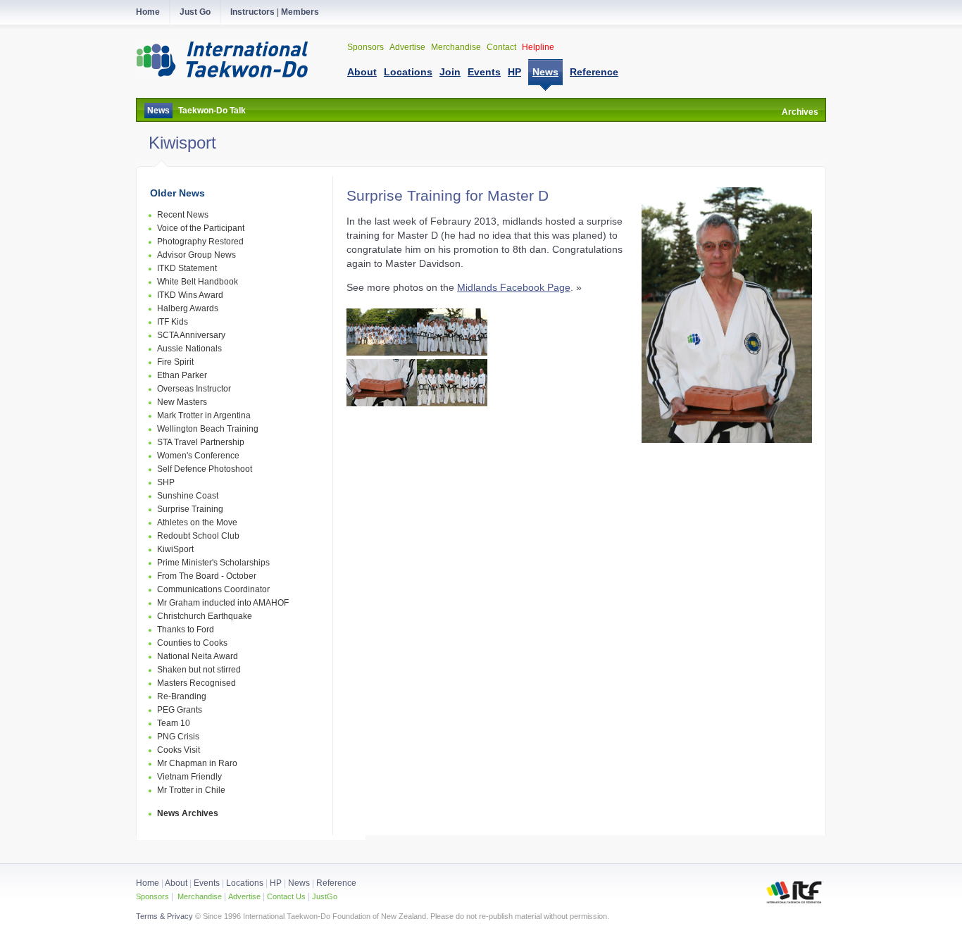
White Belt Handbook (197, 282)
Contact (502, 47)
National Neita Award (197, 656)
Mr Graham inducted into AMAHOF (223, 603)
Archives (800, 112)
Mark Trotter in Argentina (204, 415)
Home (147, 883)
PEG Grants (179, 710)
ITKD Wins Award (190, 295)
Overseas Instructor (194, 389)
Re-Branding (181, 696)
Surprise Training (190, 509)
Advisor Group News (196, 255)
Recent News (182, 215)
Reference (336, 883)
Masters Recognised (196, 683)
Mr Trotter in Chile (191, 790)
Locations (244, 883)
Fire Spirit (175, 362)
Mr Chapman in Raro (197, 763)
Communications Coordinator (213, 589)
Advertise (408, 47)
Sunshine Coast (187, 496)
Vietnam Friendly (189, 777)
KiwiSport (175, 549)
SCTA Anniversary (191, 335)
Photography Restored (200, 241)
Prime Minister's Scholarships (213, 563)
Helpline (538, 47)
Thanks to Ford (185, 629)
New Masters (182, 402)
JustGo (324, 896)
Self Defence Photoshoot (204, 469)
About (177, 883)
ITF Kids (172, 322)
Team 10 (173, 723)
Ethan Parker (182, 375)
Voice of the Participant (200, 228)
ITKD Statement (187, 268)
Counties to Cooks (192, 643)
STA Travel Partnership (200, 442)
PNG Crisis (178, 736)
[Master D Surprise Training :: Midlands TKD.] (381, 352)
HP (276, 883)
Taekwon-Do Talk (212, 110)
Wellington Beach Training (207, 429)
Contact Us (285, 896)
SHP (166, 482)
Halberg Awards (187, 308)
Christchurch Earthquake (204, 616)
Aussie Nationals (189, 348)
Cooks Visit (178, 750)
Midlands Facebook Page (513, 287)
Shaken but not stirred (199, 670)
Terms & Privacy (164, 916)
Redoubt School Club (198, 536)
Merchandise (457, 47)
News (158, 110)
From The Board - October (206, 576)
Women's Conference (198, 456)
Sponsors (366, 47)
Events (206, 883)
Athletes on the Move (197, 522)
